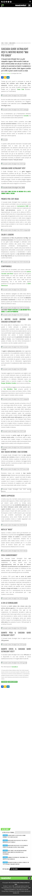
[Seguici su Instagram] (4, 1)
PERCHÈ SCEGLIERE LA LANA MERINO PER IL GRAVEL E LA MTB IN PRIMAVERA (16, 311)
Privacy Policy (5, 891)
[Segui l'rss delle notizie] (5, 77)
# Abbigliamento (12, 681)
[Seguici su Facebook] (10, 1)
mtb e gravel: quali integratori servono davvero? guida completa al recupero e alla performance (14, 852)
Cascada (26, 116)
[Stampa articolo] (8, 77)
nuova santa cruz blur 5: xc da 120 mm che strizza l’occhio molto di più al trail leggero (15, 846)
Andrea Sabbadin (6, 73)
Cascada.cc (14, 667)
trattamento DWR (22, 206)
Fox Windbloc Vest (10, 389)
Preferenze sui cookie (14, 891)
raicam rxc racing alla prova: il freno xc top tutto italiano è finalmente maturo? (16, 863)
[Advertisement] (16, 24)
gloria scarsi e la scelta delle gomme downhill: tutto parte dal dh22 (14, 836)
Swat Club (20, 89)
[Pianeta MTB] (7, 878)
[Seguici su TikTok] (2, 1)
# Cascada (4, 681)
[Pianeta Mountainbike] (2, 5)
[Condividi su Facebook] (2, 77)
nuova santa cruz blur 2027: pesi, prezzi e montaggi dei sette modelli (15, 841)
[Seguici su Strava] (8, 1)
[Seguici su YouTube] (6, 1)
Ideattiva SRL (16, 893)
